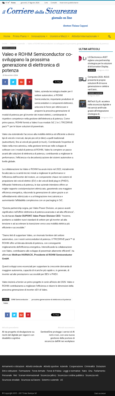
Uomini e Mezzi (58, 36)
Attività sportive (51, 366)
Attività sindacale (34, 366)
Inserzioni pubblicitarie (69, 2)
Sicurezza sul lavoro (30, 379)
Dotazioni (101, 366)
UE (61, 379)
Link (46, 2)
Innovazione (38, 36)
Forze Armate (38, 370)
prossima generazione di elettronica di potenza (51, 299)
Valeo (5, 303)
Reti (15, 375)
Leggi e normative (71, 370)
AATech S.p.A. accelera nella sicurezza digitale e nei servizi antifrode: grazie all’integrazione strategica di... (99, 107)
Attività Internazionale (84, 36)
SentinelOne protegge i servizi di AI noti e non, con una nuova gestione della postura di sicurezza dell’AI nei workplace (58, 336)
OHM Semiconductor (19, 299)
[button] (109, 36)
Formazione (24, 370)
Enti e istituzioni (9, 370)
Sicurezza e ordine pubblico (71, 375)
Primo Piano (20, 36)
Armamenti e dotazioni (13, 366)
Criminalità (89, 366)
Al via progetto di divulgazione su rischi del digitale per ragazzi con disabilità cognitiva (18, 334)
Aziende (92, 70)
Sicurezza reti (94, 118)
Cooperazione (76, 366)
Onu (90, 370)
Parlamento (99, 370)
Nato (84, 370)
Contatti (54, 2)
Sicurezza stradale (11, 379)
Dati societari (100, 393)
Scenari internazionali (29, 375)
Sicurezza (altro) (48, 375)
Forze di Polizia (54, 370)
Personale (7, 375)
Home (6, 36)
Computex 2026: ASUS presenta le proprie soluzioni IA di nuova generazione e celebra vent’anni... (98, 83)
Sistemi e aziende (9, 48)
